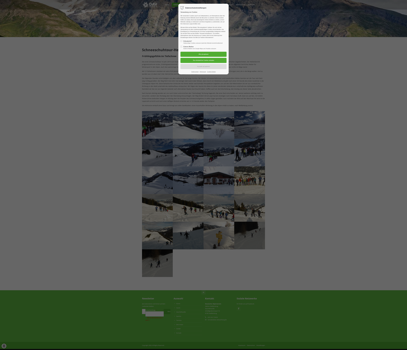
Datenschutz (195, 71)
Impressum (203, 71)
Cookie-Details (211, 71)
